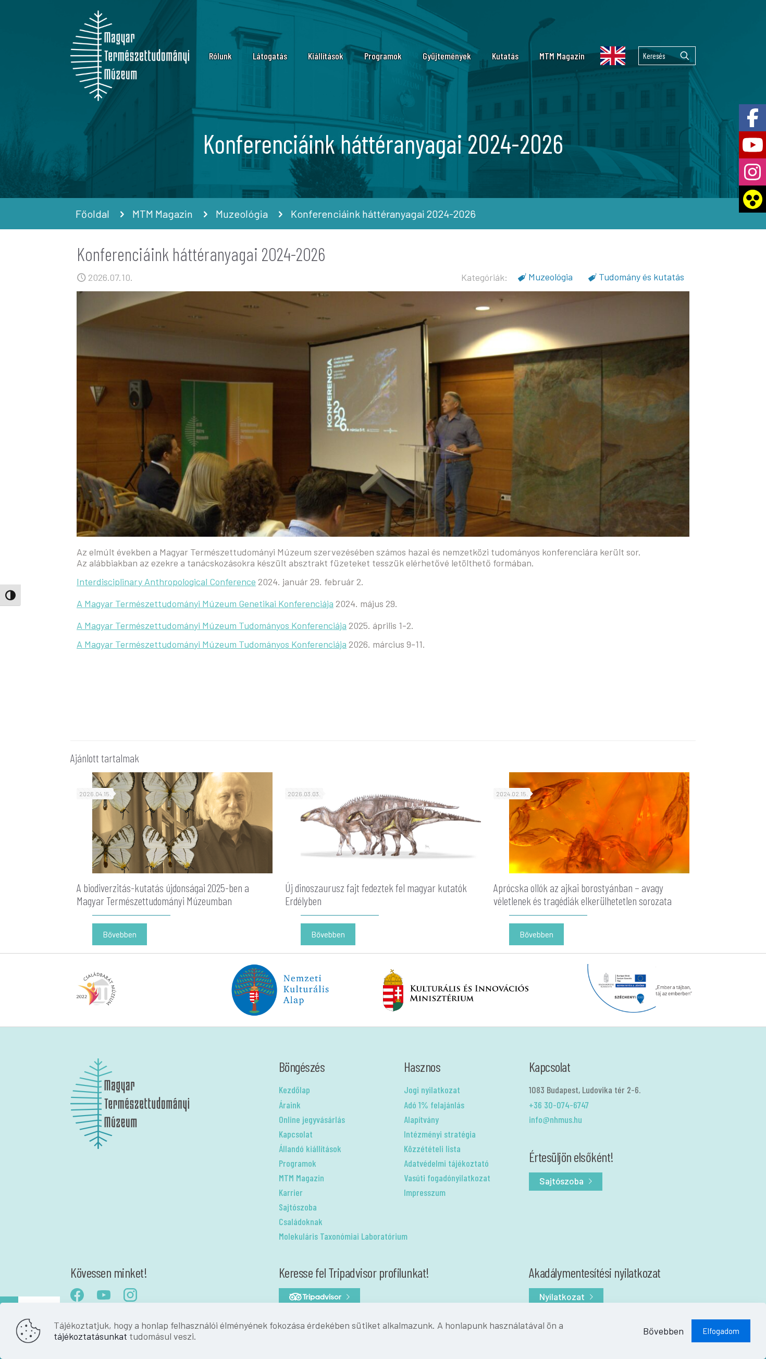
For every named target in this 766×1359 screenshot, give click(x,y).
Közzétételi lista (432, 1148)
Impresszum (425, 1192)
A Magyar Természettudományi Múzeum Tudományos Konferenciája (212, 625)
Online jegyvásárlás (312, 1119)
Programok (297, 1163)
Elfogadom (720, 1331)
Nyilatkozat (562, 1296)
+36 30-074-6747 (559, 1104)
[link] (229, 56)
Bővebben (663, 1331)
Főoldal (92, 213)
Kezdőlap (294, 1089)
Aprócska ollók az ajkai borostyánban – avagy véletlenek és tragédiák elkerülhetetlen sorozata (582, 894)
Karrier (291, 1192)
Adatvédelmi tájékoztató (446, 1163)
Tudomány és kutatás (641, 276)
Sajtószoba (298, 1207)
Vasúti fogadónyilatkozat (447, 1177)
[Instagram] (752, 172)
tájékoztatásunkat (90, 1336)
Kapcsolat (296, 1134)
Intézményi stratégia (440, 1134)
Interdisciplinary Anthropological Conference (166, 581)
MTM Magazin (162, 213)
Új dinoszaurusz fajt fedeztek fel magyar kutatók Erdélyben (376, 894)
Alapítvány (421, 1119)
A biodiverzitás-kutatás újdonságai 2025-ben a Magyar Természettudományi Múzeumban (163, 894)
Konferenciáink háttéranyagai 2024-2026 (383, 213)
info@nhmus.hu (555, 1119)
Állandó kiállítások (310, 1148)
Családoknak (301, 1221)
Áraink (290, 1104)
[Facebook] (752, 117)
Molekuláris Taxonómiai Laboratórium (343, 1236)
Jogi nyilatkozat (432, 1089)
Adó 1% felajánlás (434, 1104)
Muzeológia (242, 213)
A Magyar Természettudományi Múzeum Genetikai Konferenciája (205, 603)
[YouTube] (752, 144)
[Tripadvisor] (319, 1297)
